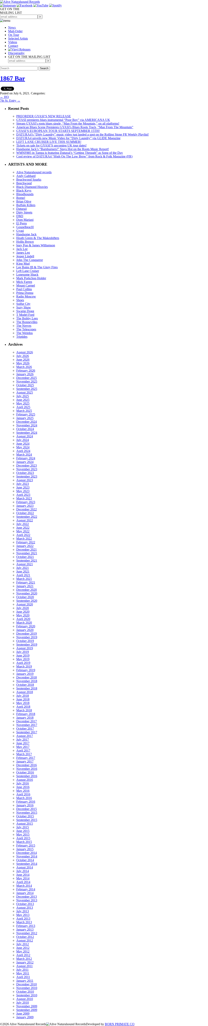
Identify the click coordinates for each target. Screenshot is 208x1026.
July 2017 (22, 739)
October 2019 (25, 641)
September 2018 (26, 688)
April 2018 (23, 706)
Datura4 (21, 208)
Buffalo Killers (25, 205)
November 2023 (26, 469)
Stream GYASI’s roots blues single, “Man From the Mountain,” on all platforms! (67, 123)
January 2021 (25, 586)
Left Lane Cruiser (27, 271)
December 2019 (26, 633)
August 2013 (24, 907)
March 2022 (24, 538)
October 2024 (25, 429)
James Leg (23, 252)
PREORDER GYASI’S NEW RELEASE (43, 116)
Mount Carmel (25, 285)
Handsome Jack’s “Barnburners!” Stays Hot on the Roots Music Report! (62, 149)
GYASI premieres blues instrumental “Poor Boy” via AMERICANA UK (63, 120)
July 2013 (22, 911)
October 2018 (25, 684)
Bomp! (20, 198)
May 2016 (22, 790)
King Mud (23, 263)
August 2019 (24, 648)
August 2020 (24, 604)
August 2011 (24, 966)
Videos (12, 42)
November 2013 (26, 900)
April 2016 (23, 794)
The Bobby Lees (27, 318)
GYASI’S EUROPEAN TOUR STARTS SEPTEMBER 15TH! (58, 131)
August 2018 (24, 692)
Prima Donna (24, 293)
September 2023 (26, 476)
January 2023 (25, 505)
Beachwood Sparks (28, 179)
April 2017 (23, 750)
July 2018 (22, 695)
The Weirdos (24, 333)
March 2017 (24, 754)
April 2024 (23, 451)
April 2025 (23, 407)
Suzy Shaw (23, 307)
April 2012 (23, 955)
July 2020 (22, 608)
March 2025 (24, 410)
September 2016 (26, 776)
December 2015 (26, 809)
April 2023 (23, 494)
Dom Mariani (25, 219)
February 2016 (25, 801)
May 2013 (22, 915)
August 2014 (24, 867)
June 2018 (22, 699)
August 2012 (24, 940)
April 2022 (23, 535)
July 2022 (22, 524)
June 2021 (22, 571)
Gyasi (20, 230)
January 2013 (25, 929)
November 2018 (26, 681)
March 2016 (24, 798)
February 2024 (25, 458)
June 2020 (22, 611)
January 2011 (24, 980)
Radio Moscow (26, 296)
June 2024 (22, 443)
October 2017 (25, 728)
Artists (18, 38)
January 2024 (25, 462)
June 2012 (22, 947)
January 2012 (25, 962)
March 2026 (24, 367)
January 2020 (25, 630)
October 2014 (25, 860)
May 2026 (22, 363)
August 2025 (24, 392)
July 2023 (22, 483)
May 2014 (22, 878)
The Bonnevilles (26, 322)
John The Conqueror (29, 260)
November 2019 (26, 637)
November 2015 (26, 812)
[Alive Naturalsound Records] (20, 1)
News (12, 27)
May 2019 (22, 659)
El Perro (21, 223)
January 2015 (25, 849)
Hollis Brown (25, 241)
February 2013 (25, 926)
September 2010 (26, 995)
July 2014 (22, 871)
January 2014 (25, 893)
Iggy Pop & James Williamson (35, 245)
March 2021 (24, 578)
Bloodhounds (25, 194)
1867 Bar (12, 78)
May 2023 (22, 491)
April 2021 (23, 575)
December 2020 (26, 589)
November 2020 (26, 593)
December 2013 (26, 896)
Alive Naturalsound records (34, 172)
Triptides (21, 336)
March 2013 (24, 922)
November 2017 (26, 725)
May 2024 (22, 447)
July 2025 (22, 396)
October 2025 (25, 385)
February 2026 (25, 370)
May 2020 (22, 615)
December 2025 (26, 378)
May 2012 (22, 951)
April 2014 (23, 882)
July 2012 (22, 944)
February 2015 (25, 845)
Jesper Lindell (25, 256)
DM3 (19, 216)
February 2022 (25, 542)
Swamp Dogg (25, 311)
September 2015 (26, 820)
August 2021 (24, 564)
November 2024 (26, 425)
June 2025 (22, 399)
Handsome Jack (26, 234)
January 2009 (25, 1017)
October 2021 (25, 557)
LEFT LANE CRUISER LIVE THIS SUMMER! (48, 141)
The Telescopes (26, 329)
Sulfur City (23, 303)
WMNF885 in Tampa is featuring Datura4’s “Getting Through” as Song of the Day (69, 152)
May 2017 (22, 747)
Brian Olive (23, 201)
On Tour (13, 35)
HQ (4, 97)
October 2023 (25, 473)
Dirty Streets (24, 212)
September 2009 (26, 1010)
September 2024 (26, 432)
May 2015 (22, 834)
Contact (13, 45)
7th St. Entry (10, 100)
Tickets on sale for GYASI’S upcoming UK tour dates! (51, 145)
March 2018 (24, 710)
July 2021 (22, 568)
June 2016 (22, 787)
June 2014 (22, 874)
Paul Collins (24, 289)
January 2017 (25, 761)
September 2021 (26, 560)
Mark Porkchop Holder (31, 278)
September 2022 (26, 516)
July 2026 (22, 356)
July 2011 (22, 969)
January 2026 (25, 374)
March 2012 (24, 958)
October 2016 (25, 772)
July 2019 (22, 652)
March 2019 (24, 666)
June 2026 (22, 359)
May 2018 (22, 703)
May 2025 (22, 403)
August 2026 (24, 352)
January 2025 (25, 418)
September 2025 (26, 389)
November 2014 (26, 856)
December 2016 (26, 765)
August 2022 (24, 520)
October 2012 (25, 937)
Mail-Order (15, 31)
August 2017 (24, 736)
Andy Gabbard (26, 176)
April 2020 (23, 619)
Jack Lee (22, 249)
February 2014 (25, 889)
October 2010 (25, 991)
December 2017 (26, 721)
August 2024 (24, 436)
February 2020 (25, 626)
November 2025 (26, 381)
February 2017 (25, 758)
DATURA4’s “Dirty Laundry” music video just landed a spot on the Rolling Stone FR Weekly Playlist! (82, 134)
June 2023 (22, 487)
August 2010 (24, 999)
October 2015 (25, 816)
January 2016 (25, 805)
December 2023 (26, 465)
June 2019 (22, 655)
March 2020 (24, 622)
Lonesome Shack (27, 274)
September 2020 (26, 600)
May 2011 (22, 973)
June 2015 (22, 831)
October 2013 (25, 904)
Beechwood (24, 183)
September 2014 (26, 863)
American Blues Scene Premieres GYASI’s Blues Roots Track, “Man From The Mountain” (74, 127)
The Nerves (23, 325)
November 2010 (26, 988)
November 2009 (26, 1006)
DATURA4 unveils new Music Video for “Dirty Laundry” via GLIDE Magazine (68, 138)
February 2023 (25, 502)
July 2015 (22, 827)
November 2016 (26, 768)
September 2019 (26, 644)
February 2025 (25, 414)
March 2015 (24, 842)
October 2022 (25, 513)
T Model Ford (25, 314)
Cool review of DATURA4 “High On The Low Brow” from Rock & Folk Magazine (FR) (74, 156)
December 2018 (26, 677)
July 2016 (22, 783)
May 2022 (22, 531)
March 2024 (24, 454)
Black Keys (23, 190)
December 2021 (26, 549)
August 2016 (24, 779)
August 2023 (24, 480)
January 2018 (25, 717)
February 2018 (25, 714)
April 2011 (23, 977)
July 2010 (22, 1002)
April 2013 (23, 918)
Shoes (20, 300)
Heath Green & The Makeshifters (37, 238)
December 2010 (26, 984)
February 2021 (25, 582)
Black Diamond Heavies (32, 187)
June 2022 (22, 527)
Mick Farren (24, 282)
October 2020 (25, 597)
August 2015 (24, 823)
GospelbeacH (25, 227)
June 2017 (22, 743)
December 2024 (26, 421)
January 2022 (25, 546)
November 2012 (26, 933)
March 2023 (24, 498)
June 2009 (22, 1013)
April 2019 (23, 663)
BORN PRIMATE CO (119, 1024)
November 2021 (26, 553)
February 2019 (25, 670)
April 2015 (23, 838)
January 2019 (25, 673)
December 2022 (26, 509)
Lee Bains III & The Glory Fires (37, 267)
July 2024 (22, 440)
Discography (16, 53)
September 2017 (26, 732)
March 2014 (24, 885)
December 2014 (26, 852)
